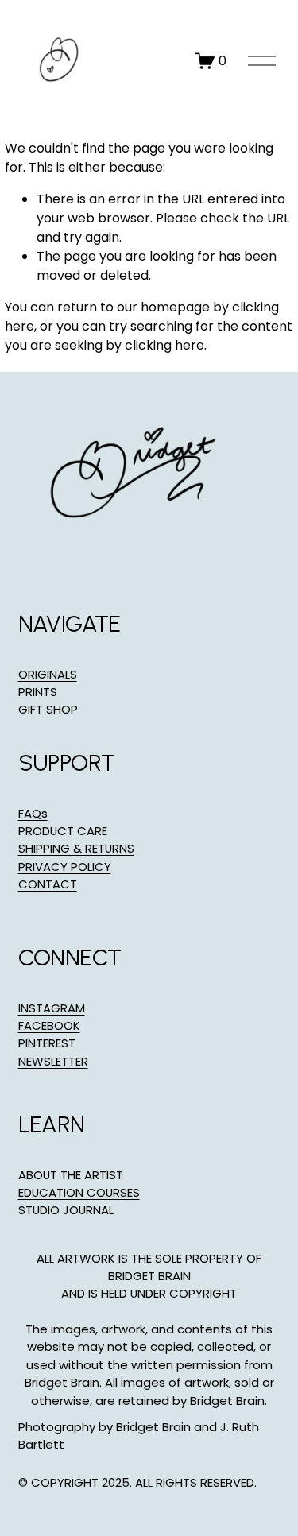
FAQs (33, 813)
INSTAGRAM (51, 1008)
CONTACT (47, 884)
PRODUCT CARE (62, 830)
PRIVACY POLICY (64, 866)
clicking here (164, 345)
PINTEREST (46, 1043)
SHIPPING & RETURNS (76, 848)
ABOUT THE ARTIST (70, 1175)
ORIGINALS (47, 674)
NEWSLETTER (53, 1061)
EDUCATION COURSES (79, 1192)
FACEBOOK (49, 1025)
